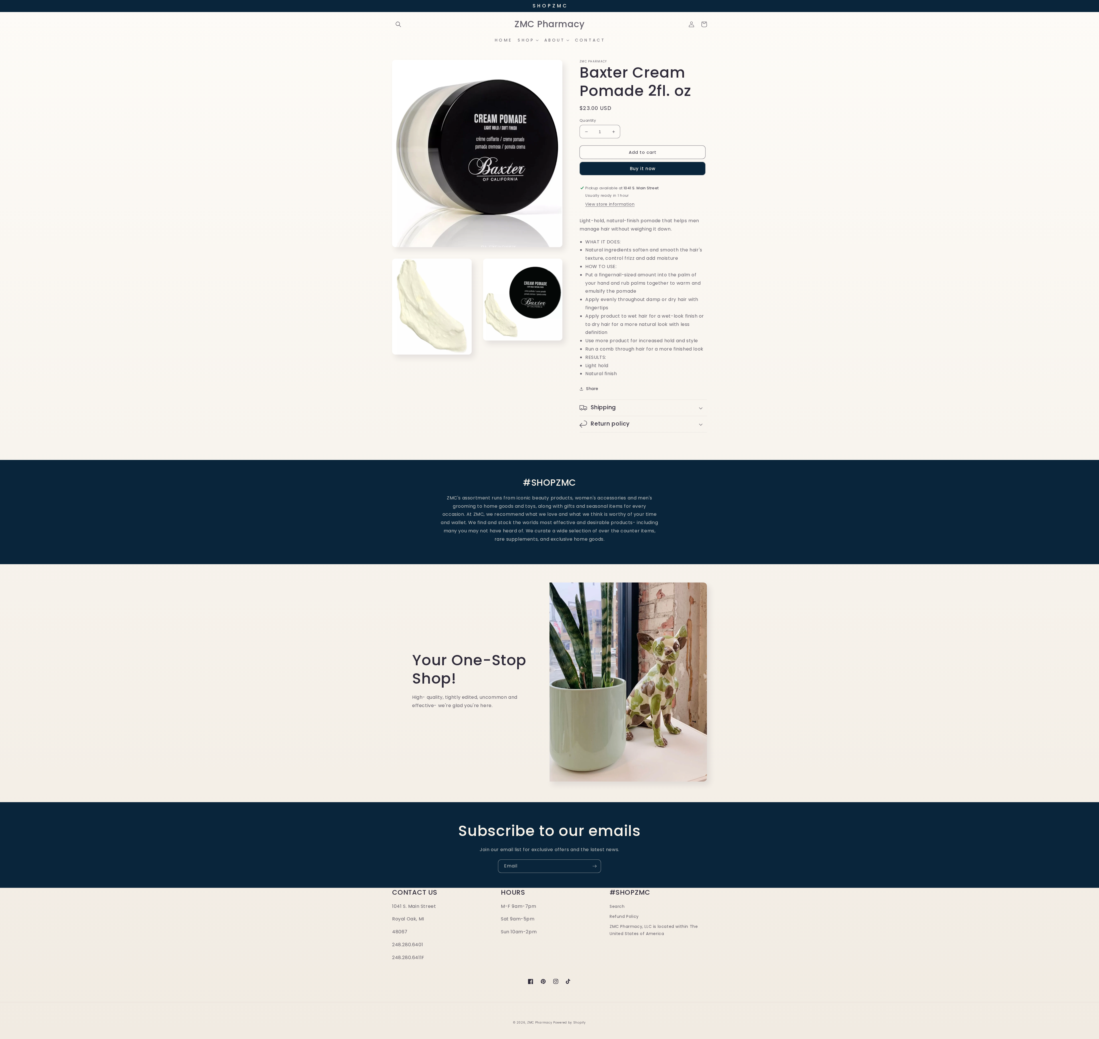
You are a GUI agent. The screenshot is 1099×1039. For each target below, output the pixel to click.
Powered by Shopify (569, 1022)
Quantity (588, 120)
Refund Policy (624, 916)
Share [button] (592, 388)
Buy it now (642, 169)
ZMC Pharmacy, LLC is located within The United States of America (654, 930)
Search (617, 906)
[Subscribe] (594, 866)
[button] (398, 24)
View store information (610, 204)
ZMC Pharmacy (539, 1022)
